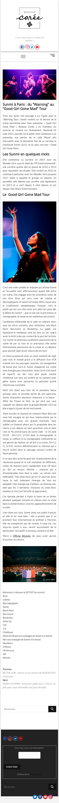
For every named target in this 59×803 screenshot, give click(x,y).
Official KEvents (22, 535)
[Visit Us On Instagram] (50, 796)
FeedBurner (36, 774)
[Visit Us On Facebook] (40, 796)
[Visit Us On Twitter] (34, 796)
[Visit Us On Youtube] (45, 796)
